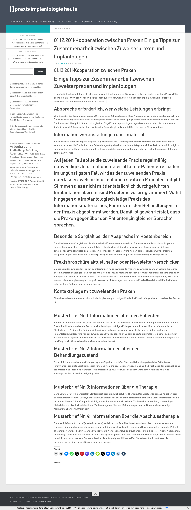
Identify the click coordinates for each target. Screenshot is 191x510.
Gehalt (33, 160)
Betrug (42, 154)
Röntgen (33, 181)
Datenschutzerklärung (106, 21)
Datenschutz (39, 157)
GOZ (39, 160)
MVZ (40, 170)
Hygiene (13, 164)
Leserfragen (72, 21)
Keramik (29, 163)
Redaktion (62, 64)
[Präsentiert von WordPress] (22, 501)
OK (166, 508)
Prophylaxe (13, 181)
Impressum (87, 21)
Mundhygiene (32, 171)
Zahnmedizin (16, 21)
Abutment (21, 143)
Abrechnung (31, 21)
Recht (60, 21)
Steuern (19, 184)
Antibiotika (37, 143)
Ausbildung (34, 154)
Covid (23, 157)
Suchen (40, 71)
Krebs (24, 167)
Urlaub (13, 188)
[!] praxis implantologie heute (43, 9)
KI (39, 164)
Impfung (19, 164)
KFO (36, 164)
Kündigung (32, 167)
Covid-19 (30, 157)
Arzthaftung (17, 150)
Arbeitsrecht (20, 146)
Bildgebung (14, 157)
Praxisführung (47, 21)
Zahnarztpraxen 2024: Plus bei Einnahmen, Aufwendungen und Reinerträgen (24, 105)
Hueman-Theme (45, 501)
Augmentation (19, 153)
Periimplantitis (21, 177)
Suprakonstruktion (29, 184)
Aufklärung (32, 150)
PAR (19, 174)
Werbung (22, 187)
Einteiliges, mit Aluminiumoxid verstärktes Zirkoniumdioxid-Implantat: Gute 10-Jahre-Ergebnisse (27, 117)
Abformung (13, 143)
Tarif (37, 184)
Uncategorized (62, 29)
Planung (37, 178)
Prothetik (23, 181)
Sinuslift (40, 181)
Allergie (29, 143)
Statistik (12, 184)
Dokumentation (23, 160)
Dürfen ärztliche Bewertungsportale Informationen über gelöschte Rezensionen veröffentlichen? (26, 129)
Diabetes (13, 160)
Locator (22, 170)
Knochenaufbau (15, 167)
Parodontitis (27, 174)
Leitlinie (14, 170)
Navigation (13, 174)
